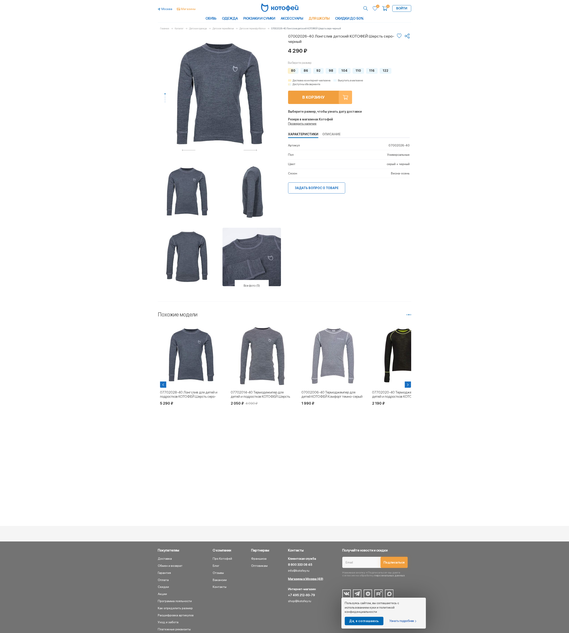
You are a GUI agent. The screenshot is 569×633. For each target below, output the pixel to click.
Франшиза (258, 558)
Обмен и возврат (170, 565)
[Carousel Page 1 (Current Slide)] (165, 93)
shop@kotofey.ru (299, 601)
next (250, 150)
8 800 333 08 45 (300, 564)
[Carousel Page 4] (165, 99)
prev (189, 150)
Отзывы (218, 573)
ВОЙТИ (401, 8)
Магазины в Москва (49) (305, 579)
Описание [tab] (331, 134)
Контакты (219, 587)
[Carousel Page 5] (165, 101)
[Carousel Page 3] (165, 97)
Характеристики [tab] (303, 134)
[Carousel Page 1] (407, 314)
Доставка (165, 558)
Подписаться (394, 562)
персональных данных (389, 575)
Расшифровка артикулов (176, 615)
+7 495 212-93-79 (301, 595)
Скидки (163, 587)
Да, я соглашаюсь (364, 621)
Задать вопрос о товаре (317, 188)
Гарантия (164, 573)
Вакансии (220, 580)
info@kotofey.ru (298, 570)
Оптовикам (259, 565)
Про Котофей (222, 558)
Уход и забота (168, 622)
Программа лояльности (175, 601)
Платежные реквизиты (174, 629)
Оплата (163, 580)
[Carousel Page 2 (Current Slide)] (408, 314)
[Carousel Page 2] (165, 95)
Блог (216, 565)
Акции (162, 594)
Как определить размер (175, 608)
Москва (166, 9)
